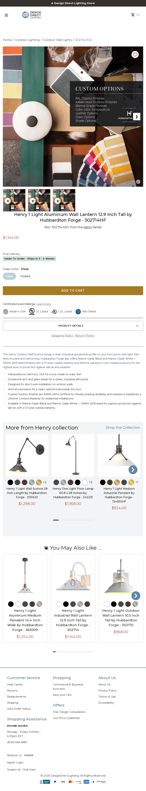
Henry (88, 227)
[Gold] (39, 482)
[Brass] (131, 482)
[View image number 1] (14, 200)
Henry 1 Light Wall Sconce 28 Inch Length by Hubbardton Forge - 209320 (27, 493)
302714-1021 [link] (83, 40)
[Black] (10, 482)
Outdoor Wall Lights (57, 40)
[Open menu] (6, 15)
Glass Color (11, 269)
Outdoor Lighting (27, 40)
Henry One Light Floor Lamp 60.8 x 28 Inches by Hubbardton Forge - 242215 (73, 493)
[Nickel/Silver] (32, 482)
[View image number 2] (39, 200)
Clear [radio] (9, 276)
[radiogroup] (73, 276)
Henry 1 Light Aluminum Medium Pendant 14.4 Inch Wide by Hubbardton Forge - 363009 (25, 620)
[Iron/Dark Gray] (17, 482)
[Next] (133, 469)
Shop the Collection (123, 427)
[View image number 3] (64, 200)
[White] (85, 482)
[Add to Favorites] (135, 54)
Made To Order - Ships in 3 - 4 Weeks (29, 258)
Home (7, 40)
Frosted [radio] (25, 276)
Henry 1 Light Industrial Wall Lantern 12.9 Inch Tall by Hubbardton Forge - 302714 (73, 620)
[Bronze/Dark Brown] (24, 482)
